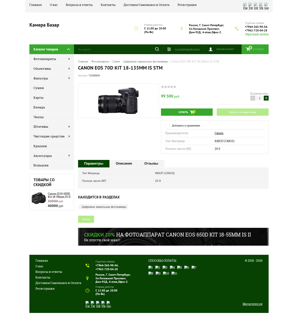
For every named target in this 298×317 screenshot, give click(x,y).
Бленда (39, 107)
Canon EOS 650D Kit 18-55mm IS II (59, 195)
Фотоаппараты (44, 59)
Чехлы (38, 117)
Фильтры (40, 78)
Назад (86, 219)
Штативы (40, 126)
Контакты (108, 5)
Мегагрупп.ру (253, 304)
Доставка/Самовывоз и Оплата (146, 5)
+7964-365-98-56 (256, 27)
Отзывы (151, 163)
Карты (38, 97)
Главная (35, 5)
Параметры (93, 163)
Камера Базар (44, 25)
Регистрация (187, 5)
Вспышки (40, 165)
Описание (124, 163)
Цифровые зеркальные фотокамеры (145, 61)
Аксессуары (42, 156)
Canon (116, 61)
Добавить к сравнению (186, 125)
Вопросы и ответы (79, 5)
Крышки (40, 146)
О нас (54, 5)
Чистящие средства (48, 136)
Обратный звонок (257, 34)
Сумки (38, 88)
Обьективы (42, 68)
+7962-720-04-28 (256, 30)
